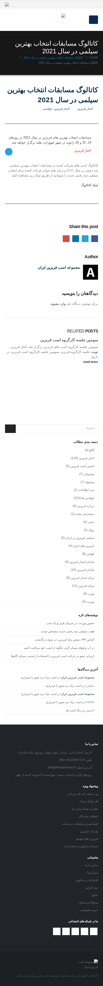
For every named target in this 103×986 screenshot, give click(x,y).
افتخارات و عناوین (87, 880)
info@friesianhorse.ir (62, 767)
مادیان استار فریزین (82, 562)
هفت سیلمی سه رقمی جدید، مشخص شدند (67, 631)
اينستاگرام (66, 931)
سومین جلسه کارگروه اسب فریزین (69, 340)
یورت (91, 593)
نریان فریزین (86, 585)
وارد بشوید (58, 304)
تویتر (84, 931)
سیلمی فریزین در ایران (80, 538)
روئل (91, 530)
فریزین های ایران (83, 546)
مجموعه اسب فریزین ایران (59, 267)
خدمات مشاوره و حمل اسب (80, 846)
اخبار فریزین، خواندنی (56, 108)
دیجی (91, 522)
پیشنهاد (89, 482)
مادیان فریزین (85, 570)
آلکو (91, 450)
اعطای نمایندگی (88, 816)
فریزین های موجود (87, 838)
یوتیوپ (75, 931)
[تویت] (8, 152)
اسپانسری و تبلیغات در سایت (80, 823)
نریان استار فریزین (82, 577)
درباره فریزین (85, 506)
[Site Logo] (51, 20)
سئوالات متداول (88, 902)
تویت (94, 352)
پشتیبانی (89, 474)
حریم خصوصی (89, 909)
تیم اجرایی (91, 887)
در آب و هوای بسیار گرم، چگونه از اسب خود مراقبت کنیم (59, 648)
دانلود (95, 895)
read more (90, 361)
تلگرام (56, 931)
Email (66, 238)
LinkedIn (75, 238)
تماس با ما (91, 865)
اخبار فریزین (85, 108)
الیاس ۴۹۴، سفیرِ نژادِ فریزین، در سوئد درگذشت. (64, 639)
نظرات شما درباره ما (85, 808)
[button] (93, 19)
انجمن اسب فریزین (82, 466)
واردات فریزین (89, 831)
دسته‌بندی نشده (84, 514)
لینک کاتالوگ (89, 185)
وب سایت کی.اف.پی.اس (82, 793)
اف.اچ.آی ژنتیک (88, 801)
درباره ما (92, 872)
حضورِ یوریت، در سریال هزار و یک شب (70, 623)
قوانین (90, 554)
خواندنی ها (88, 498)
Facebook (94, 238)
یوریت (90, 601)
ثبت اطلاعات (86, 490)
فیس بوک (94, 931)
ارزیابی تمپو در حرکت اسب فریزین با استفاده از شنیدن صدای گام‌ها (52, 656)
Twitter (85, 238)
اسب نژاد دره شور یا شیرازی (38, 677)
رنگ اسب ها (73, 710)
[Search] (10, 428)
